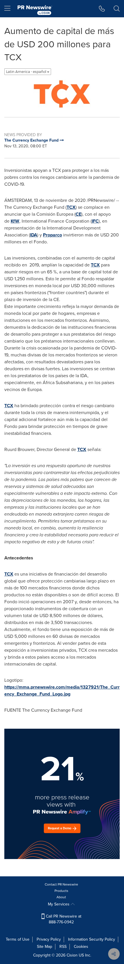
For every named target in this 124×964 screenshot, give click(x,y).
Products (61, 890)
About (61, 897)
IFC (95, 221)
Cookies (81, 947)
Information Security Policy (91, 939)
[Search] (116, 8)
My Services (59, 904)
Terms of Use (17, 939)
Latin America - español (26, 71)
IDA (33, 235)
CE (78, 214)
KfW (15, 221)
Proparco (52, 235)
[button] (62, 93)
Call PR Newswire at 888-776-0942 (63, 919)
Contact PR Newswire (61, 884)
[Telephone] (102, 8)
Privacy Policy (49, 939)
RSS (63, 947)
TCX (71, 207)
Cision (72, 955)
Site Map (44, 947)
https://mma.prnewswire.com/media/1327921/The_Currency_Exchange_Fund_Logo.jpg (62, 690)
